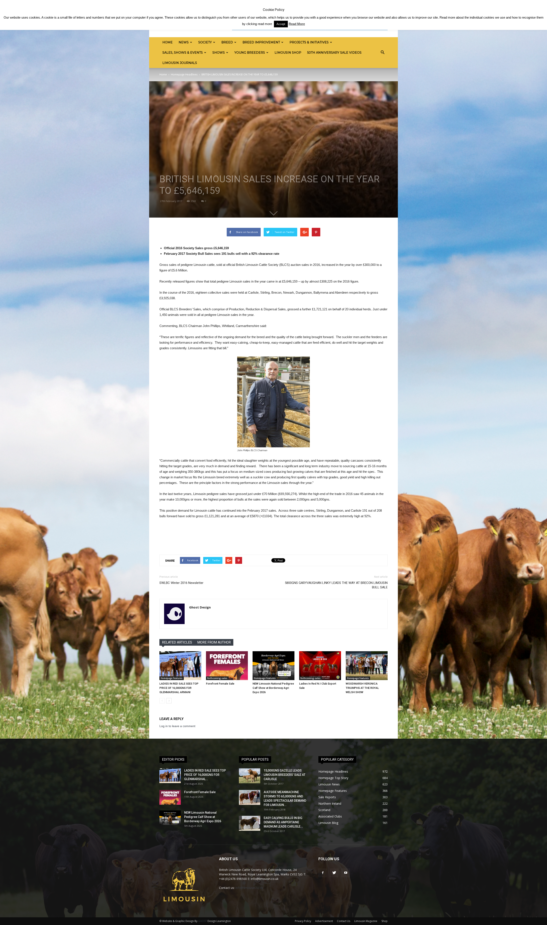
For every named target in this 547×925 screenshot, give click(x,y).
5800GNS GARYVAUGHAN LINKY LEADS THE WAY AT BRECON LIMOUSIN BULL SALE (336, 585)
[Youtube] (345, 873)
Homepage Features (171, 678)
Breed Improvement (261, 42)
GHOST (202, 921)
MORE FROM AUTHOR (214, 642)
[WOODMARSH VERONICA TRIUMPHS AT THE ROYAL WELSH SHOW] (367, 665)
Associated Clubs (330, 816)
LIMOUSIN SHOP (288, 52)
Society (205, 42)
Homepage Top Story (333, 778)
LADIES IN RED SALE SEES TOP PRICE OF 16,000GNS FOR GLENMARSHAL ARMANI (179, 688)
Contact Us (343, 921)
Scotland (324, 810)
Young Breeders (249, 52)
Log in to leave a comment (177, 726)
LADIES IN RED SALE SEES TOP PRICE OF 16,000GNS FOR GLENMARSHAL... (205, 775)
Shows (218, 52)
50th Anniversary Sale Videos (334, 52)
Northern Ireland (329, 803)
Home (167, 42)
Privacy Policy (303, 921)
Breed (227, 42)
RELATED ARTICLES (177, 642)
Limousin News (329, 784)
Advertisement (324, 921)
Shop (384, 921)
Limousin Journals (179, 63)
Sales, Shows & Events (182, 52)
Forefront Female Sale (220, 683)
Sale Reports (327, 797)
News (184, 42)
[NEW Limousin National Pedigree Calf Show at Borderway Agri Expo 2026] (273, 665)
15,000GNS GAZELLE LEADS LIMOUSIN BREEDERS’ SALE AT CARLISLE (284, 775)
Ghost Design (200, 607)
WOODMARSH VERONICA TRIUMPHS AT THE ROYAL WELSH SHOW (362, 688)
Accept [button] (280, 24)
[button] (382, 52)
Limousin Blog (328, 823)
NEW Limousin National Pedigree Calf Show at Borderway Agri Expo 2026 (273, 688)
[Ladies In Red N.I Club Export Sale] (320, 665)
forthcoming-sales (217, 678)
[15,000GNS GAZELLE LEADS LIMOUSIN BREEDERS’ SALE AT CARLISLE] (249, 775)
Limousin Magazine (365, 921)
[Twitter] (334, 873)
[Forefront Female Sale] (227, 665)
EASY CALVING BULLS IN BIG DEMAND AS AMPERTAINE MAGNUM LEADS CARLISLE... (283, 822)
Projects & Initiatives (309, 42)
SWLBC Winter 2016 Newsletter (181, 583)
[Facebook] (322, 873)
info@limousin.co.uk (249, 888)
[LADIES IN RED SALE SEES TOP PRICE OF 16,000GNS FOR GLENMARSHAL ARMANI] (180, 665)
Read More (297, 24)
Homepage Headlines (184, 74)
